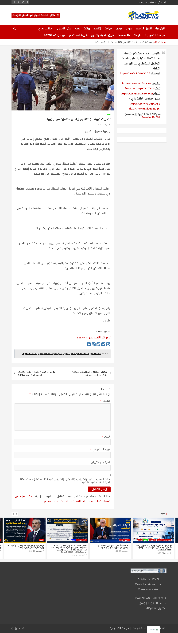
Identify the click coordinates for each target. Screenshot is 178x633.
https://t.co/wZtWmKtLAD (140, 76)
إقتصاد (97, 28)
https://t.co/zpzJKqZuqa (140, 88)
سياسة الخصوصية (155, 35)
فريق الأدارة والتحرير (102, 35)
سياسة (108, 28)
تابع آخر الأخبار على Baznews (94, 337)
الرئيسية (160, 28)
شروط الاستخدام (78, 35)
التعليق (105, 400)
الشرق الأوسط (144, 28)
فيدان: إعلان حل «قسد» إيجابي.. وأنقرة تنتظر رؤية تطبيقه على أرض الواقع (25, 547)
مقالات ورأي (45, 28)
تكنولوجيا (152, 540)
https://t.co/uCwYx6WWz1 (137, 93)
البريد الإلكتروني (100, 449)
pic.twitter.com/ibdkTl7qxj (144, 108)
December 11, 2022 (150, 117)
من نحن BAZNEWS (55, 35)
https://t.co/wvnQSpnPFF (145, 103)
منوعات (137, 35)
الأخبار (41, 540)
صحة (77, 28)
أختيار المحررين (63, 28)
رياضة (87, 28)
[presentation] (13, 514)
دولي (119, 28)
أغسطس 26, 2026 (35, 551)
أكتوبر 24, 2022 (105, 124)
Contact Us (123, 35)
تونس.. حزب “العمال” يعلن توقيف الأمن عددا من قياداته (36, 373)
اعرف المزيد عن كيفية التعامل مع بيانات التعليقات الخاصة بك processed (63, 499)
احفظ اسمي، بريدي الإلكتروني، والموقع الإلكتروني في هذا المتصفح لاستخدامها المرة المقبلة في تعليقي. (65, 481)
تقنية (159, 540)
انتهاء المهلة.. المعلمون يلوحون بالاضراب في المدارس (90, 373)
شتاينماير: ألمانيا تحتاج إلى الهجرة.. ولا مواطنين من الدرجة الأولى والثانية (113, 547)
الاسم (106, 436)
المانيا (121, 540)
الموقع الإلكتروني (101, 462)
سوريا (129, 28)
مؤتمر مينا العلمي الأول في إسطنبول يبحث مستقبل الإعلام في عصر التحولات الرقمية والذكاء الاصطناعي (154, 548)
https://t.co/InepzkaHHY (137, 83)
